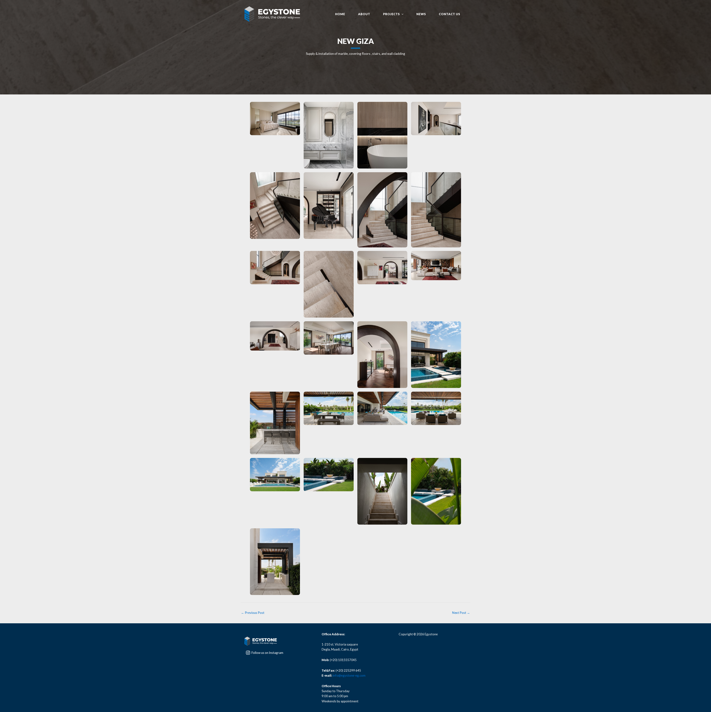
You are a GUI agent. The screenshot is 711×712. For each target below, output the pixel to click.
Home (340, 14)
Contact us (449, 14)
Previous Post (252, 613)
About (364, 14)
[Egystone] (272, 14)
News (421, 14)
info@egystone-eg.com (349, 675)
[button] (401, 14)
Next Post (461, 613)
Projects (391, 14)
